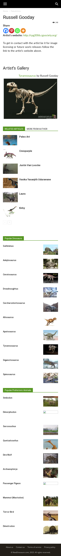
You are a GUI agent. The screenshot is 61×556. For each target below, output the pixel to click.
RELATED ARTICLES (14, 129)
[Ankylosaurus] (50, 264)
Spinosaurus (9, 374)
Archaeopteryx (10, 469)
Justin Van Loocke (29, 165)
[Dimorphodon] (50, 416)
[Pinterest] (11, 30)
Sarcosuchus (9, 426)
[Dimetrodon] (50, 530)
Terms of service (34, 547)
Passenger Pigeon (12, 483)
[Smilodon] (50, 401)
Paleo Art (24, 136)
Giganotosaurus (11, 360)
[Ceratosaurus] (50, 278)
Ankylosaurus (9, 260)
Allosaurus (8, 317)
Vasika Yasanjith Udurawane (35, 179)
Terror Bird (8, 512)
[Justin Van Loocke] (10, 169)
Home (5, 11)
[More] (23, 30)
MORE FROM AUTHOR (37, 129)
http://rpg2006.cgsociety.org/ (40, 35)
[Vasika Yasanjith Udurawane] (10, 183)
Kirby (22, 207)
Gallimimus (8, 246)
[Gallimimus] (50, 250)
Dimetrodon (9, 526)
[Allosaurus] (50, 321)
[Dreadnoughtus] (50, 292)
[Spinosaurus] (50, 378)
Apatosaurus (9, 331)
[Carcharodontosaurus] (50, 307)
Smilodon (7, 398)
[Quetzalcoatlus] (50, 444)
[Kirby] (10, 211)
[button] (57, 4)
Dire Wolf (7, 455)
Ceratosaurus (10, 274)
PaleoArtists (16, 11)
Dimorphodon (9, 412)
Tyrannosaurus (27, 76)
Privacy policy (49, 547)
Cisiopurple (25, 150)
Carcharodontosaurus (14, 303)
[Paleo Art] (10, 140)
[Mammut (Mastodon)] (50, 501)
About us (9, 547)
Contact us (20, 547)
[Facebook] (5, 30)
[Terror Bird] (50, 515)
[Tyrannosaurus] (50, 349)
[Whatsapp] (17, 30)
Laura (22, 193)
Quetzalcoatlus (10, 440)
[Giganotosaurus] (50, 364)
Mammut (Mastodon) (13, 497)
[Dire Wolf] (50, 458)
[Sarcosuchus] (50, 430)
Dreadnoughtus (10, 289)
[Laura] (10, 197)
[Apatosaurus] (50, 335)
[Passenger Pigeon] (50, 487)
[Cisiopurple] (10, 154)
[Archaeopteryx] (50, 473)
